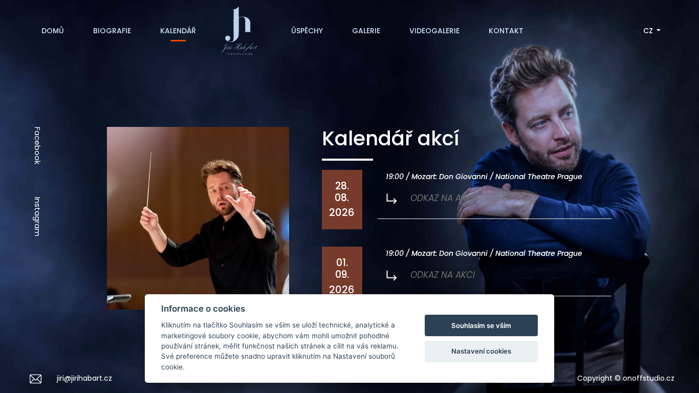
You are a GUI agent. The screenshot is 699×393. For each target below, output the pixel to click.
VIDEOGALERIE (434, 31)
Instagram (37, 216)
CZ (649, 31)
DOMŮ (52, 31)
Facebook (37, 145)
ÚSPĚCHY (307, 31)
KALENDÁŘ (178, 31)
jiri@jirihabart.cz (84, 378)
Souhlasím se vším (481, 325)
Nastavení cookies (481, 351)
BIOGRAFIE (112, 31)
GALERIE (366, 31)
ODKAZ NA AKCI (441, 198)
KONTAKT (506, 31)
